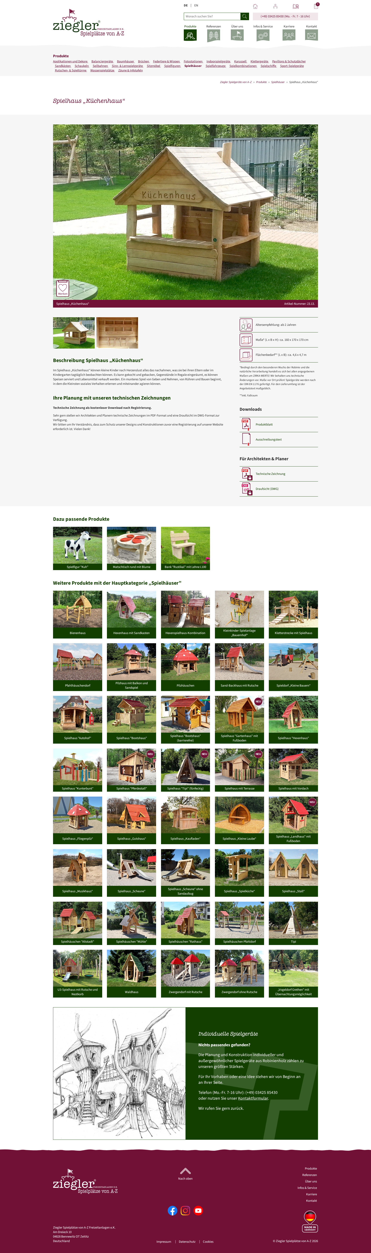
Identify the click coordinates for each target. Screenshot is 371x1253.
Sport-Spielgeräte (292, 66)
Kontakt (311, 1201)
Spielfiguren (172, 66)
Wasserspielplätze (102, 70)
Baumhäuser (126, 61)
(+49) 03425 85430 (272, 16)
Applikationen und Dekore (70, 61)
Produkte (261, 82)
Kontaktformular (253, 1098)
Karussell (240, 61)
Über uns (311, 1181)
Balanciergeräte (102, 61)
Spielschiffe (269, 66)
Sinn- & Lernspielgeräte (127, 66)
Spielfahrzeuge (216, 66)
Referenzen (309, 1175)
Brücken (144, 61)
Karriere (311, 1194)
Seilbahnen (100, 66)
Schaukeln (82, 66)
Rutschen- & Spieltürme (71, 70)
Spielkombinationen (243, 66)
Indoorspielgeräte (219, 61)
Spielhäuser (193, 66)
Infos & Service (307, 1188)
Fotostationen (193, 61)
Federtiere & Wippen (166, 61)
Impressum (164, 1241)
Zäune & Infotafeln (130, 70)
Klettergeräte (260, 61)
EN (196, 5)
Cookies (208, 1241)
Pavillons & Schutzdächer (289, 61)
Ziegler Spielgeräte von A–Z (236, 82)
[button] (74, 333)
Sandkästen (63, 66)
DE (186, 5)
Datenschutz (187, 1241)
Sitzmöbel (154, 66)
